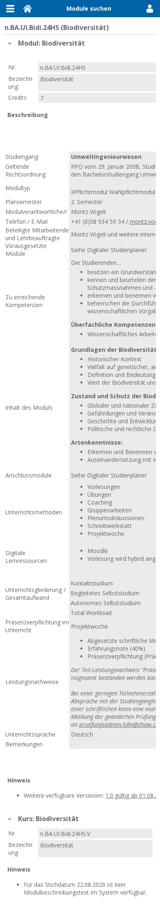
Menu (10, 9)
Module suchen (88, 8)
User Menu (149, 9)
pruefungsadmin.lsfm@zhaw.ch (119, 724)
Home (27, 9)
